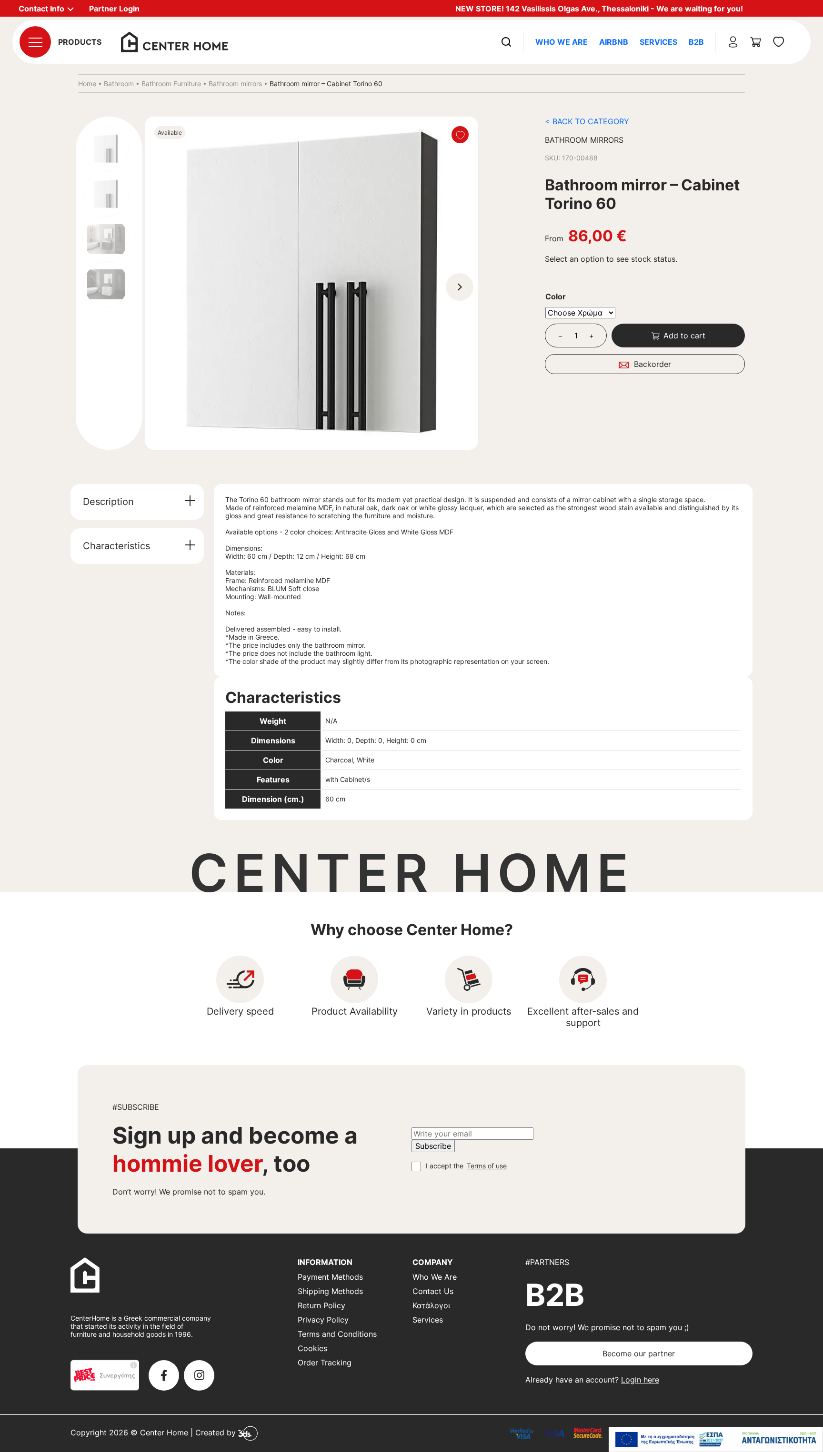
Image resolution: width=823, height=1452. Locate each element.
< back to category (587, 121)
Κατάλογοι (431, 1305)
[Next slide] (459, 287)
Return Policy (321, 1305)
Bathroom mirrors (235, 83)
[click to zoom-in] (311, 283)
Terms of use (487, 1166)
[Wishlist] (460, 134)
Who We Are (561, 42)
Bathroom (119, 83)
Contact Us (432, 1291)
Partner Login (114, 8)
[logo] (174, 41)
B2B (696, 42)
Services (658, 42)
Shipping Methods (330, 1291)
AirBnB (613, 42)
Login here (640, 1379)
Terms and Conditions (337, 1334)
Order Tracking (324, 1362)
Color (555, 296)
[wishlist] (778, 42)
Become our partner (638, 1353)
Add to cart (684, 335)
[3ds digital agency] (248, 1433)
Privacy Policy (323, 1319)
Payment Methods (330, 1277)
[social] (164, 1375)
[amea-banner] (716, 1439)
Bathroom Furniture (171, 83)
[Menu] (35, 42)
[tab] (137, 502)
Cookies (312, 1348)
